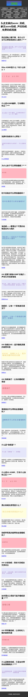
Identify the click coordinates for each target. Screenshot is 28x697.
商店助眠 (4, 13)
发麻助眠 (8, 11)
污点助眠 (22, 11)
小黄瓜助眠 (16, 14)
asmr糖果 (4, 129)
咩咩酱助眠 (8, 16)
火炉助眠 (16, 9)
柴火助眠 (15, 16)
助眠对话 (4, 60)
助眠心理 (4, 623)
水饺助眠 (4, 589)
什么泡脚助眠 (5, 159)
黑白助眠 (4, 526)
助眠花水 (12, 8)
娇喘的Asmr (5, 299)
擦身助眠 (4, 688)
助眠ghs (4, 372)
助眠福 (3, 465)
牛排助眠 (4, 219)
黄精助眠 (4, 438)
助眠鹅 (11, 13)
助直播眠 (15, 11)
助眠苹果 (4, 556)
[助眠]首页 (5, 8)
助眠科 (3, 338)
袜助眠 (3, 186)
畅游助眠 (8, 14)
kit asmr (4, 498)
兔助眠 (3, 267)
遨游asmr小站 (18, 17)
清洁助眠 (17, 13)
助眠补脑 (10, 17)
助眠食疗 (4, 402)
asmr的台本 (20, 8)
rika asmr (4, 96)
